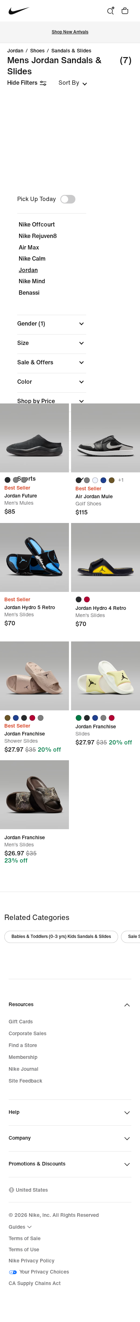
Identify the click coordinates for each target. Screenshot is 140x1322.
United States (32, 1190)
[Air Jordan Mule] (105, 437)
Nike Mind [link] (32, 281)
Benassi (29, 293)
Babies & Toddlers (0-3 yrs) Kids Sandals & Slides (61, 936)
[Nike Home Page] (19, 11)
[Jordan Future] (34, 437)
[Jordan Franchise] (34, 675)
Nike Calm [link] (32, 259)
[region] (70, 342)
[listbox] (72, 83)
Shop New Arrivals (70, 32)
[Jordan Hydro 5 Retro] (34, 557)
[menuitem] (21, 1227)
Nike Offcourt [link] (37, 224)
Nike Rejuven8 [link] (38, 236)
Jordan (15, 50)
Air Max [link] (29, 247)
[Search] (110, 10)
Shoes (37, 50)
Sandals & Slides (71, 50)
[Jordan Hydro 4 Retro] (105, 557)
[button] (51, 323)
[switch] (67, 199)
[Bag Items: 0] (124, 10)
